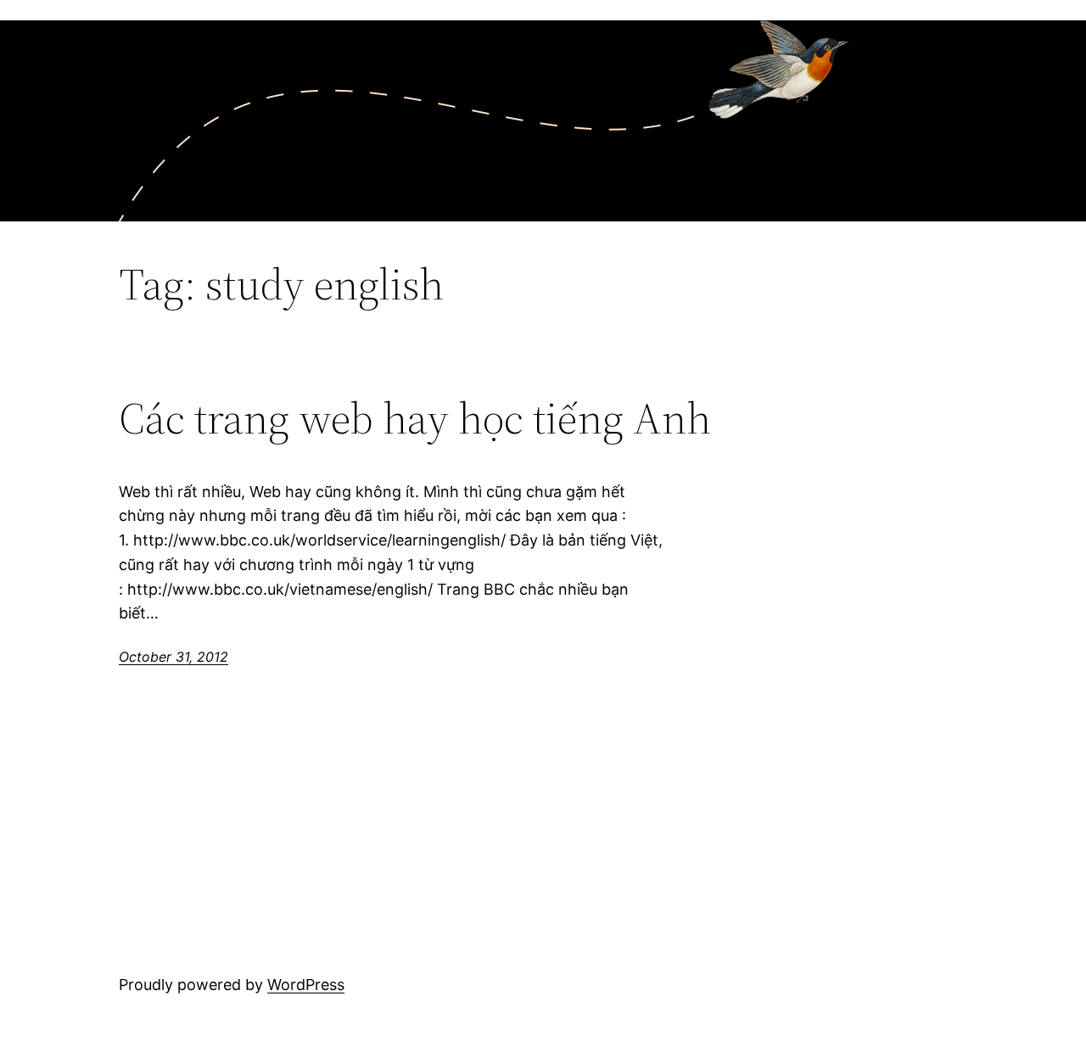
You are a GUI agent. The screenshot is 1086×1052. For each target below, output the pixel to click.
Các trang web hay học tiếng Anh (415, 418)
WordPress (305, 984)
